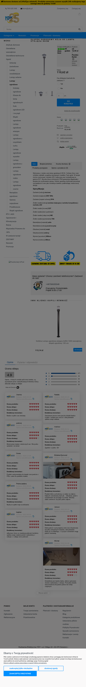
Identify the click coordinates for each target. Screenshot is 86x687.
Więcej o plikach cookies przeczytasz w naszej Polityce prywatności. (25, 663)
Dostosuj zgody (51, 668)
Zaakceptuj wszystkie (20, 674)
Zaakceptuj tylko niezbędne (20, 668)
